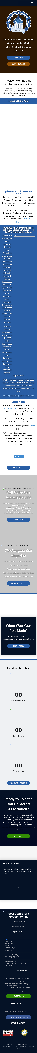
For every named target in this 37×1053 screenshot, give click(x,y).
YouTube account (10, 408)
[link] (13, 396)
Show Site (30, 396)
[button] (18, 58)
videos (32, 426)
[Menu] (32, 3)
